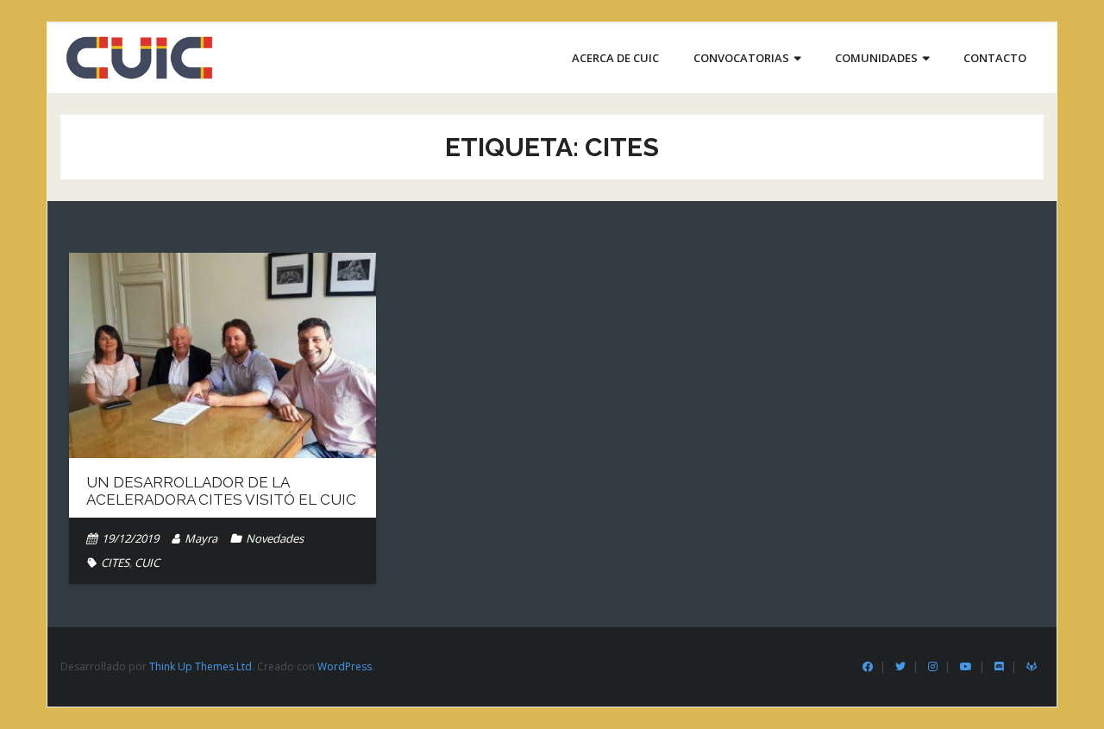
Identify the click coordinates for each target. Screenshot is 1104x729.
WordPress (344, 666)
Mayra (201, 538)
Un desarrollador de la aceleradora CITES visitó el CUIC (221, 491)
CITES (115, 562)
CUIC (147, 562)
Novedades (275, 538)
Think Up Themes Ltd (200, 666)
